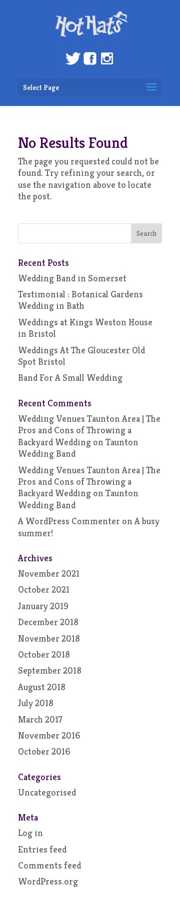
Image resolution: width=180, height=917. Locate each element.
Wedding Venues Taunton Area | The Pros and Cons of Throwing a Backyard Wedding (89, 430)
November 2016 (49, 735)
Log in (30, 833)
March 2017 (40, 719)
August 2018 (42, 687)
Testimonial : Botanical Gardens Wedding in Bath (80, 299)
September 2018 (50, 670)
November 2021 (49, 573)
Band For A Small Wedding (70, 377)
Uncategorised (47, 792)
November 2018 (49, 638)
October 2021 (44, 589)
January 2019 (43, 606)
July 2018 (36, 703)
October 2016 (44, 751)
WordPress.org (48, 881)
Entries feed (42, 849)
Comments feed (49, 865)
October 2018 (44, 654)
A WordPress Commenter (69, 521)
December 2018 (48, 622)
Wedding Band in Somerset (72, 278)
